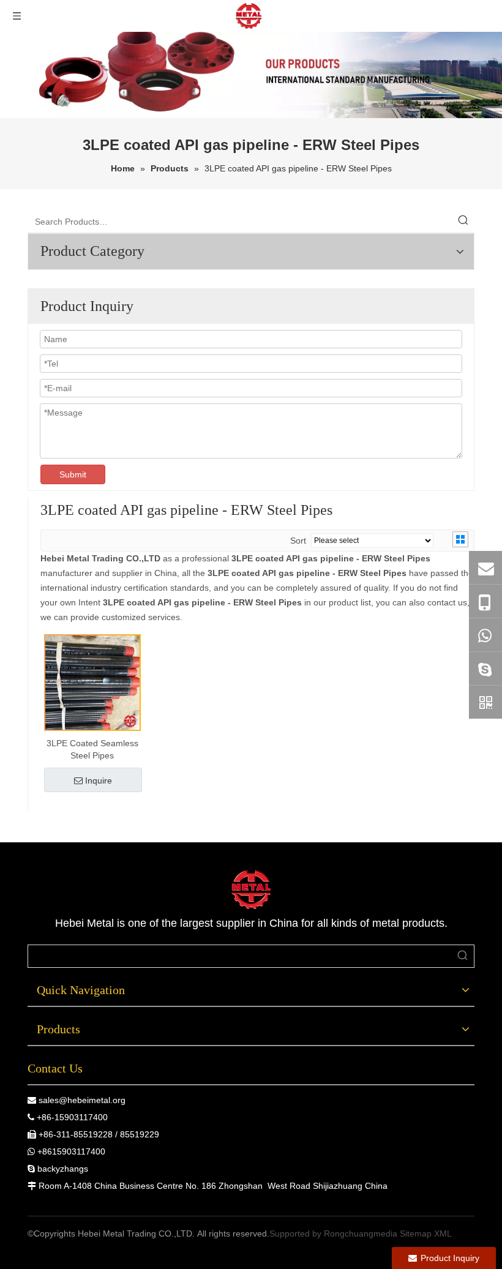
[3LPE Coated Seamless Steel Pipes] (92, 682)
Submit (72, 474)
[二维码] (485, 702)
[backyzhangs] (485, 668)
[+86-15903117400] (485, 601)
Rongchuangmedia (360, 1233)
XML (443, 1233)
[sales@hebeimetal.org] (485, 567)
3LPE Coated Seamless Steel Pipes (92, 749)
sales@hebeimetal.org (82, 1100)
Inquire (98, 780)
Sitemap (416, 1233)
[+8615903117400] (485, 635)
